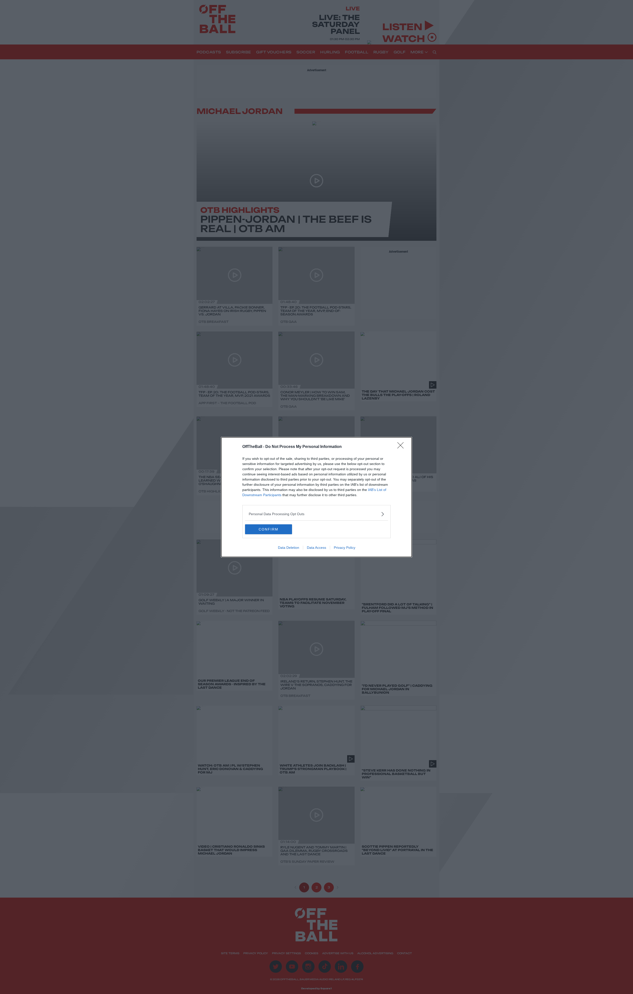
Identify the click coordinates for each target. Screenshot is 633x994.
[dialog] (316, 497)
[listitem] (316, 514)
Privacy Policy (344, 548)
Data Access (316, 548)
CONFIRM (268, 529)
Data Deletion (288, 548)
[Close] (402, 447)
